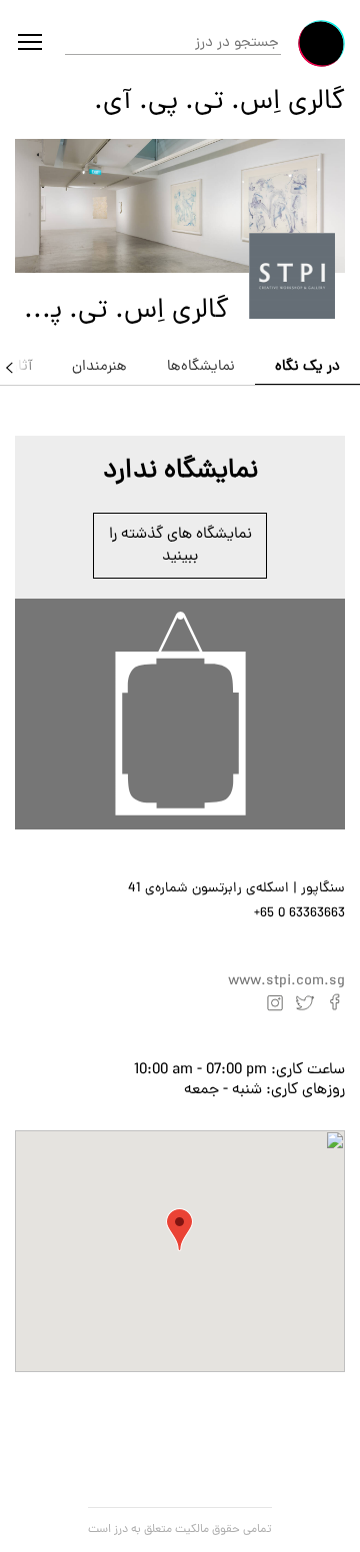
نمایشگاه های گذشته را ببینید (180, 546)
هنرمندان (99, 367)
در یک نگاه (307, 367)
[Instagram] (275, 1002)
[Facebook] (335, 1002)
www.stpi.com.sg (286, 981)
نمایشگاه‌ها (201, 367)
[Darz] (321, 43)
